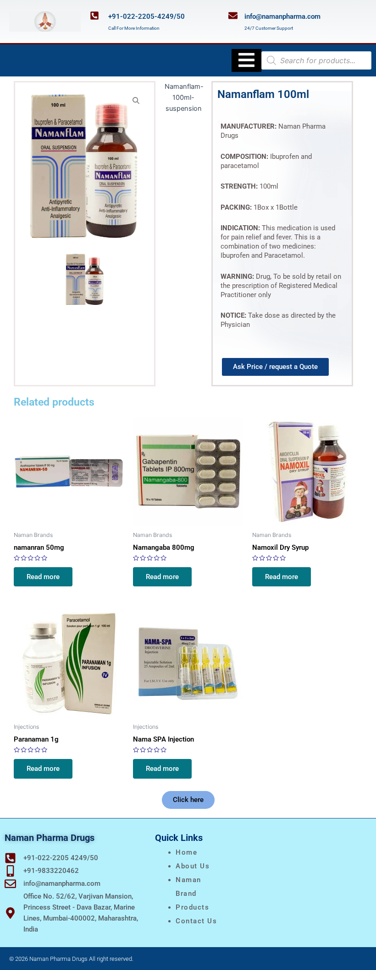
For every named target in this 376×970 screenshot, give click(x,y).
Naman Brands (262, 112)
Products (192, 907)
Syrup (298, 112)
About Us (193, 866)
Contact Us (196, 921)
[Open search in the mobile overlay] (316, 60)
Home (226, 112)
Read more (43, 577)
